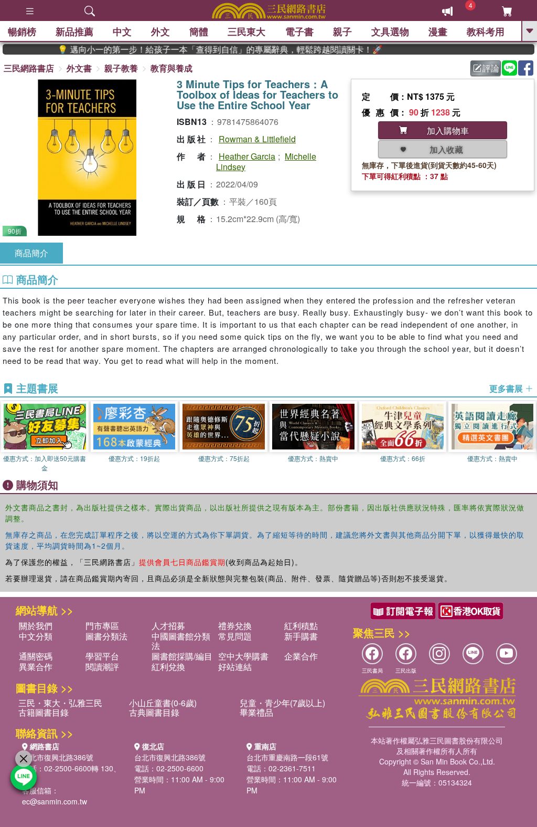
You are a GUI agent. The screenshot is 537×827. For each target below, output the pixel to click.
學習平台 (102, 656)
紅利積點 (301, 626)
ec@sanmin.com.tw (54, 801)
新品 (74, 31)
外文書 (79, 68)
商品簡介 (31, 253)
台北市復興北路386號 (57, 757)
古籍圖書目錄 (43, 712)
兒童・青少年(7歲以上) (282, 703)
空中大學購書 (243, 656)
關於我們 (35, 626)
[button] (529, 436)
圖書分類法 (106, 636)
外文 (160, 31)
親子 (342, 31)
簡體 (198, 31)
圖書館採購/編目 (182, 656)
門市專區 (102, 626)
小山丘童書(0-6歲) (163, 703)
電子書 (299, 31)
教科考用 (485, 31)
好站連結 (235, 667)
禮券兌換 (235, 626)
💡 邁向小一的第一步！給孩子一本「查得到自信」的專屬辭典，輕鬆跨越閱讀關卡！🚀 (204, 49)
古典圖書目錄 (154, 712)
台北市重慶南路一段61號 (287, 757)
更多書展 (507, 388)
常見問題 (235, 636)
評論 (490, 68)
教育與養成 (171, 68)
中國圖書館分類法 (181, 641)
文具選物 (390, 31)
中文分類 (35, 636)
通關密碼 (35, 656)
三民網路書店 (29, 68)
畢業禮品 (256, 712)
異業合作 (35, 667)
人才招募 (168, 626)
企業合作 (301, 656)
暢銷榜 (22, 31)
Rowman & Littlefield (257, 139)
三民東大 (246, 31)
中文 (122, 31)
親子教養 (121, 68)
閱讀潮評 (102, 667)
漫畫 (437, 31)
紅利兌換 (168, 667)
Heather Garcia (247, 156)
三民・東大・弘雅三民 (60, 703)
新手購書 (301, 636)
